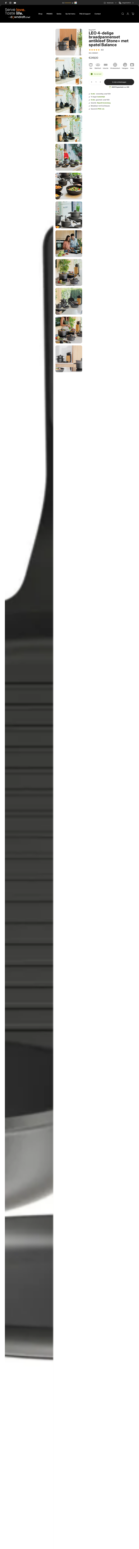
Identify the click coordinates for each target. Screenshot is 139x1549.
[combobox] (110, 3)
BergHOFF (92, 30)
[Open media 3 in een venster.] (68, 71)
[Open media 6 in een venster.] (68, 157)
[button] (96, 50)
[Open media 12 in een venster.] (68, 330)
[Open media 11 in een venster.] (68, 301)
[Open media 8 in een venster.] (68, 214)
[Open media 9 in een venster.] (68, 243)
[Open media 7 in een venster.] (68, 186)
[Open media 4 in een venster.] (68, 99)
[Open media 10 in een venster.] (68, 272)
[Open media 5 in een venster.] (68, 128)
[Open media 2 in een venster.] (68, 42)
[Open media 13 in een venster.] (68, 358)
